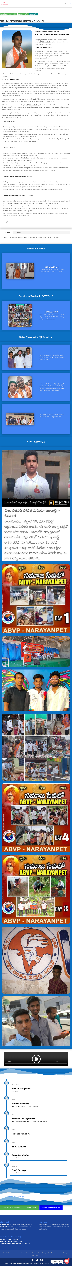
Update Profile (23, 14)
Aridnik (2, 1227)
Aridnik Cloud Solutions (59, 1263)
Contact (18, 232)
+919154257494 (26, 1243)
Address (7, 232)
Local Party (63, 1253)
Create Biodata (8, 1253)
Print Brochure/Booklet (8, 14)
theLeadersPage (15, 1263)
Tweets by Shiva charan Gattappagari (13, 1196)
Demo (28, 1253)
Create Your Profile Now (51, 1208)
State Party (42, 1253)
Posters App (19, 1253)
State (34, 1253)
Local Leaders (52, 1253)
